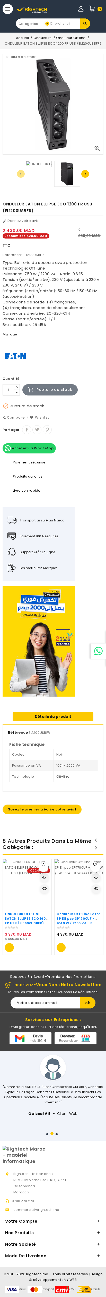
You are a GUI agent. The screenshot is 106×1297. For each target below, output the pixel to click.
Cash (95, 1289)
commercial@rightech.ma (36, 1209)
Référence (18, 732)
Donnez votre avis (21, 220)
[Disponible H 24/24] (98, 651)
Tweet (37, 429)
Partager (26, 429)
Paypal (48, 1289)
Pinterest (47, 429)
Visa (22, 1289)
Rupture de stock (50, 390)
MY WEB (70, 1279)
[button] (47, 1134)
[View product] (9, 947)
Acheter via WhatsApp (32, 448)
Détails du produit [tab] (53, 716)
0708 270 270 (23, 1201)
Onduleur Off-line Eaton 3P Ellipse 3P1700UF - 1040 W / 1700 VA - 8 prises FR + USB (79, 921)
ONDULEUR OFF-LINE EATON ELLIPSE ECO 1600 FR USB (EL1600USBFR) (26, 918)
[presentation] (21, 174)
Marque (10, 334)
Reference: (12, 254)
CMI (72, 1289)
